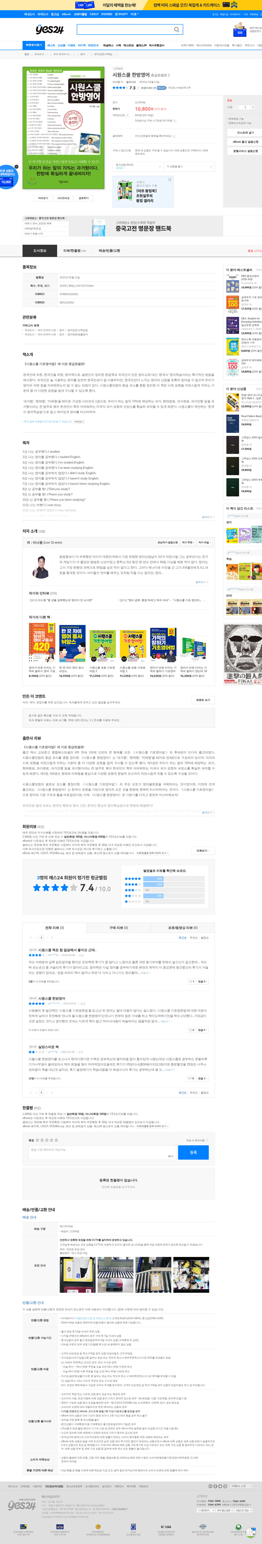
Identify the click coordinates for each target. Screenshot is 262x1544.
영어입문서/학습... (104, 54)
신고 (81, 955)
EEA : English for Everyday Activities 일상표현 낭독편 (251, 322)
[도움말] (127, 115)
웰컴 (26, 54)
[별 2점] (37, 1140)
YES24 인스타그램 (225, 1486)
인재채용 (24, 1486)
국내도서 (39, 54)
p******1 (232, 552)
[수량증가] (253, 107)
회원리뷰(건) (149, 87)
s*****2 (232, 516)
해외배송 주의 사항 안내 (245, 118)
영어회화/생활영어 (78, 334)
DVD (229, 595)
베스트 (51, 45)
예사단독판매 (204, 45)
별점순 (205, 937)
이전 (36, 937)
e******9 (53, 1052)
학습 (229, 558)
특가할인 (237, 45)
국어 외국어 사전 (47, 330)
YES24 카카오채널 (210, 1486)
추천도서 (250, 45)
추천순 (194, 937)
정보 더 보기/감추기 (138, 88)
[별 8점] (51, 1140)
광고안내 (106, 1486)
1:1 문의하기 (206, 1510)
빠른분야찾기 (34, 44)
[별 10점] (56, 1140)
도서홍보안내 (92, 1486)
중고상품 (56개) (123, 166)
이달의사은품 (221, 45)
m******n (53, 955)
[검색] (177, 29)
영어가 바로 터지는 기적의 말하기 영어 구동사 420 (42, 671)
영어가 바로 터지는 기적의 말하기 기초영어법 (163, 671)
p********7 (54, 1003)
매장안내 (93, 45)
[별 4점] (42, 1140)
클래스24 (141, 45)
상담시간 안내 (243, 1510)
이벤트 (72, 45)
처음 (31, 937)
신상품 (62, 45)
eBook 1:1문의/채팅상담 (235, 1504)
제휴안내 (118, 1486)
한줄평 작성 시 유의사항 (207, 1140)
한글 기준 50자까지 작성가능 (48, 1149)
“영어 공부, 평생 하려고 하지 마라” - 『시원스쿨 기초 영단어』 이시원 (165, 600)
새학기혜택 (187, 45)
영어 (82, 54)
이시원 (116, 82)
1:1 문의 (106, 1318)
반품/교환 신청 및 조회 (88, 1318)
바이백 (82, 45)
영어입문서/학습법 (78, 330)
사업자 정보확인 (118, 1509)
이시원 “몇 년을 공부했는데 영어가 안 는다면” (61, 600)
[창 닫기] (168, 180)
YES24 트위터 (220, 1486)
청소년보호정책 (74, 1486)
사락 (118, 45)
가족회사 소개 (241, 1486)
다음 (47, 937)
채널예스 (108, 45)
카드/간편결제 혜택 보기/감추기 (173, 136)
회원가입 (224, 14)
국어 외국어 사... (62, 54)
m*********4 (234, 589)
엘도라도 (131, 82)
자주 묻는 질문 (225, 1510)
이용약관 (37, 1486)
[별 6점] (47, 1140)
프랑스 (143, 191)
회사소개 (12, 1486)
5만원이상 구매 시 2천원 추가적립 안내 (174, 120)
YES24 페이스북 (215, 1486)
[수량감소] (236, 107)
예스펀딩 (128, 45)
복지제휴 (131, 1486)
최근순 (183, 937)
